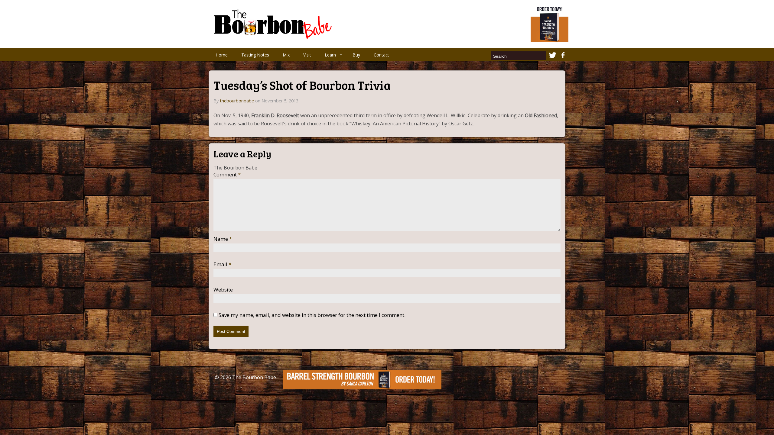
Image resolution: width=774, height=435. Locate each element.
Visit (307, 55)
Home (222, 55)
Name (222, 239)
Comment (227, 175)
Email (222, 264)
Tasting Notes (255, 55)
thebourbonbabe (237, 101)
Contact (381, 55)
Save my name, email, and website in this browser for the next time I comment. (312, 315)
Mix (286, 55)
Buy (356, 55)
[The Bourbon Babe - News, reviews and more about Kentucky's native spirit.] (274, 23)
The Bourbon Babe (254, 377)
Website (223, 290)
